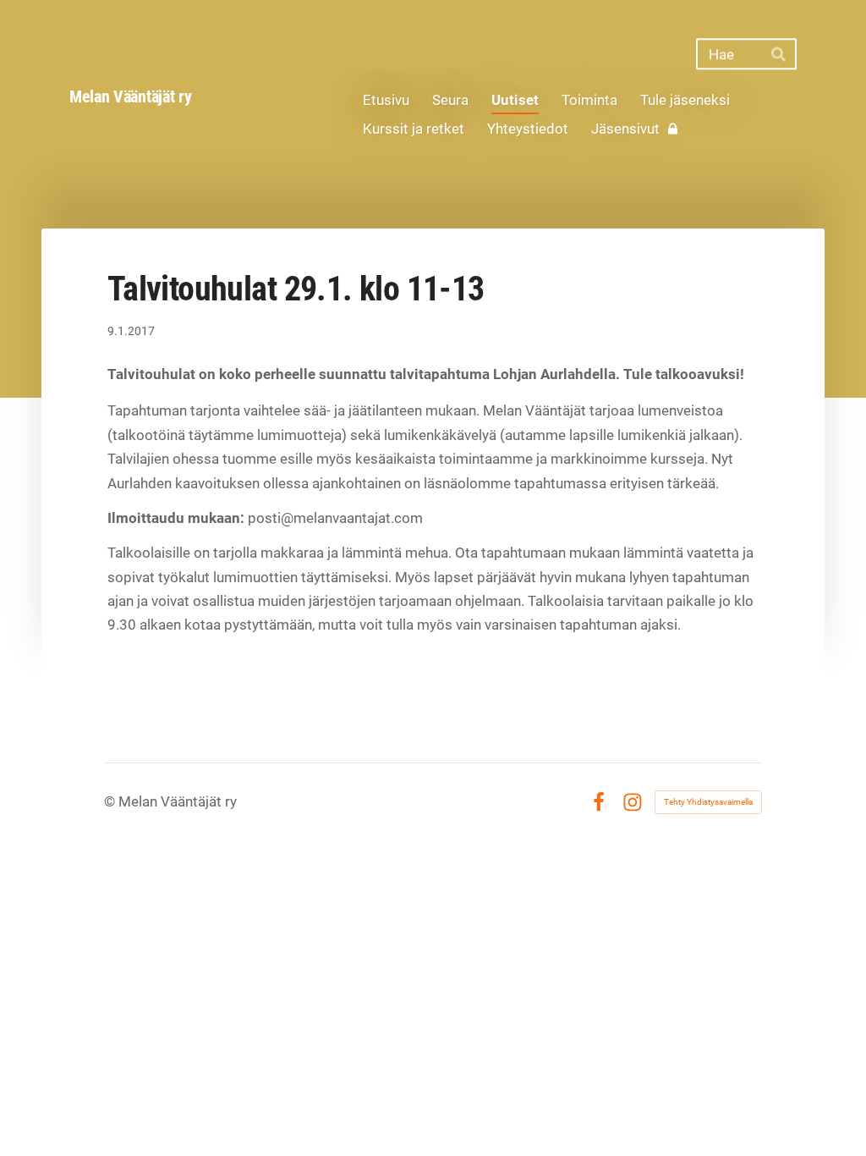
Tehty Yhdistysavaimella (708, 801)
